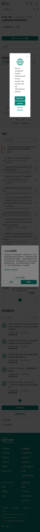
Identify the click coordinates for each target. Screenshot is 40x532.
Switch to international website (20, 101)
